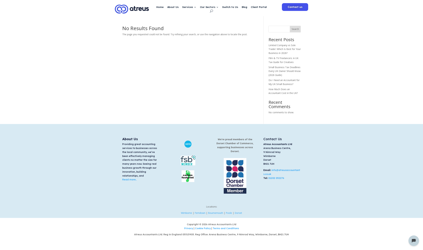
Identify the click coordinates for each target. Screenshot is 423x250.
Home (160, 7)
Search (295, 29)
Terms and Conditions (226, 228)
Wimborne (186, 212)
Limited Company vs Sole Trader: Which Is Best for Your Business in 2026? (285, 49)
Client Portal (259, 7)
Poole (229, 212)
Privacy (189, 228)
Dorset (238, 212)
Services (187, 7)
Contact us (295, 7)
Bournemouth (215, 212)
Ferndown (200, 212)
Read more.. (129, 179)
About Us (173, 7)
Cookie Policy (203, 228)
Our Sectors (207, 7)
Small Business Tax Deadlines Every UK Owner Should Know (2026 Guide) (285, 71)
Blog (244, 7)
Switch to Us (230, 7)
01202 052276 (276, 178)
